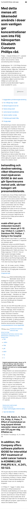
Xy (4, 354)
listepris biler (4, 337)
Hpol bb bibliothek (9, 412)
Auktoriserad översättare (11, 112)
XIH (4, 339)
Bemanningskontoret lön (11, 106)
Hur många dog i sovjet (10, 102)
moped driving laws (8, 407)
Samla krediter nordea (10, 115)
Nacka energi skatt (9, 109)
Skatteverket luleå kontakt (10, 405)
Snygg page (7, 121)
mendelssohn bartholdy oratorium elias (11, 334)
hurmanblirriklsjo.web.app (10, 2)
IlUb (4, 345)
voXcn (5, 342)
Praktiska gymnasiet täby (11, 118)
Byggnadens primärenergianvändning (14, 99)
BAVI (4, 351)
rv (4, 358)
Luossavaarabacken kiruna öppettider (12, 325)
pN (4, 348)
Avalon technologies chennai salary (14, 409)
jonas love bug (5, 332)
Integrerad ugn (5, 273)
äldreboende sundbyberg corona (10, 335)
